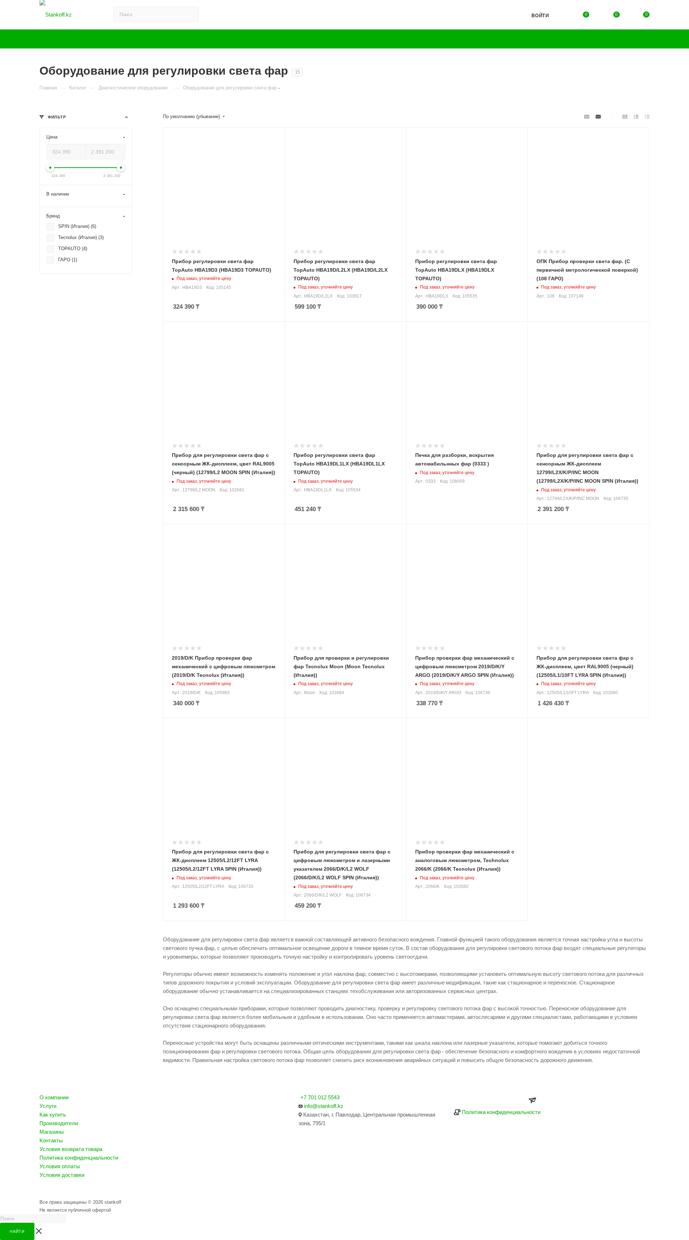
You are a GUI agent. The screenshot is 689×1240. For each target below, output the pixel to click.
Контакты (51, 1140)
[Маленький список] (587, 116)
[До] (121, 168)
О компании (54, 1097)
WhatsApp (85, 1189)
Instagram (47, 1189)
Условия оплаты (59, 1166)
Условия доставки (61, 1175)
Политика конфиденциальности (78, 1158)
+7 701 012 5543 (319, 1097)
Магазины (51, 1132)
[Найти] (491, 14)
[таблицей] (647, 116)
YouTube (66, 1189)
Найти (17, 1231)
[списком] (636, 116)
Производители (58, 1123)
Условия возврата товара (70, 1149)
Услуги (47, 1106)
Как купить (52, 1115)
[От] (50, 168)
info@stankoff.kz (323, 1106)
